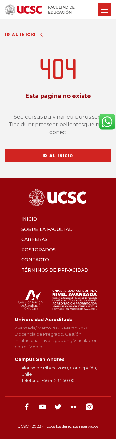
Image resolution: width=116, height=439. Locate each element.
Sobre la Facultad (47, 229)
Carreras (34, 239)
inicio (29, 219)
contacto (35, 259)
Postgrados (38, 250)
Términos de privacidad (54, 270)
